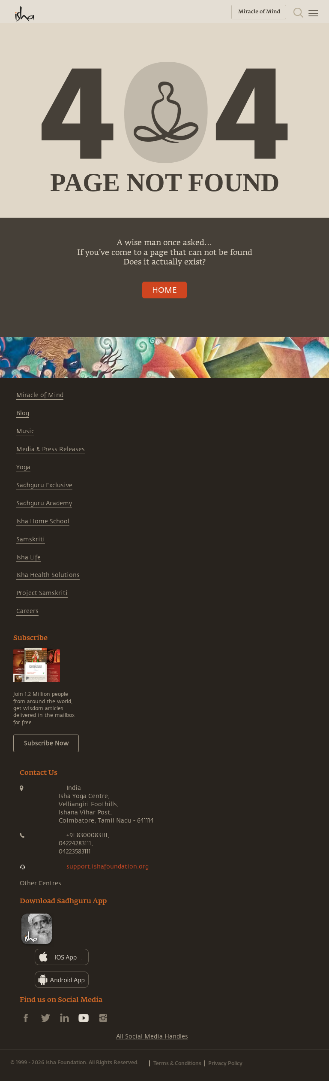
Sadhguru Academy (44, 503)
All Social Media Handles (152, 1036)
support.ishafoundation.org (107, 866)
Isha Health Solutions (48, 575)
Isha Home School (42, 521)
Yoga (23, 467)
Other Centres (40, 883)
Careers (27, 611)
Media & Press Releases (50, 449)
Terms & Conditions (177, 1063)
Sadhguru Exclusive (44, 485)
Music (25, 431)
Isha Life (28, 557)
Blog (22, 413)
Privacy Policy (225, 1063)
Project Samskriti (42, 593)
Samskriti (30, 539)
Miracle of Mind (39, 395)
